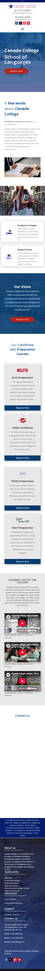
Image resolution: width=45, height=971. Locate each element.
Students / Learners (11, 915)
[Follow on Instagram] (24, 23)
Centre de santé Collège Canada (16, 888)
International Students (13, 903)
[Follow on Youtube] (28, 23)
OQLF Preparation (22, 527)
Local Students (10, 899)
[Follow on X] (20, 23)
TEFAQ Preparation (22, 481)
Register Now (16, 71)
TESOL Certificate (22, 427)
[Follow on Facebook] (16, 23)
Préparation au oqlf (12, 891)
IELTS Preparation (22, 377)
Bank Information (11, 886)
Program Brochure (11, 883)
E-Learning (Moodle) (12, 880)
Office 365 (8, 878)
